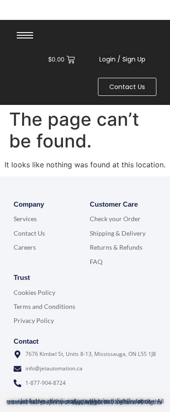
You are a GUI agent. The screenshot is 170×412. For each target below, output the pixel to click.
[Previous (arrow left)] (16, 206)
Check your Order (115, 219)
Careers (25, 247)
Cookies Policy (34, 292)
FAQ (96, 261)
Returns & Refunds (116, 247)
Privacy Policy (34, 320)
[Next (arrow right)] (154, 206)
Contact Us (29, 233)
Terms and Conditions (44, 306)
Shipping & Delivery (118, 233)
